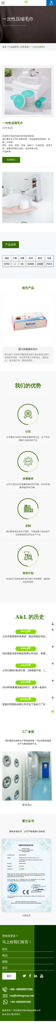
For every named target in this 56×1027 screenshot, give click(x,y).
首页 (4, 47)
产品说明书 (13, 47)
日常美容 (24, 47)
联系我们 (11, 160)
